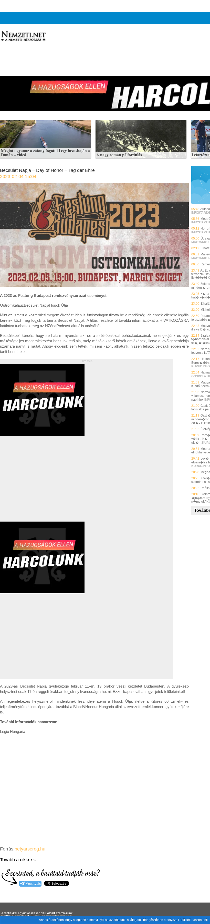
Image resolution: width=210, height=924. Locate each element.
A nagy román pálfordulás (119, 155)
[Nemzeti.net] (23, 36)
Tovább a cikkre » (18, 859)
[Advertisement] (43, 484)
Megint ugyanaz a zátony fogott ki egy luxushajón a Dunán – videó (45, 153)
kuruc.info (200, 366)
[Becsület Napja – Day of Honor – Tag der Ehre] (94, 286)
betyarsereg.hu (30, 849)
